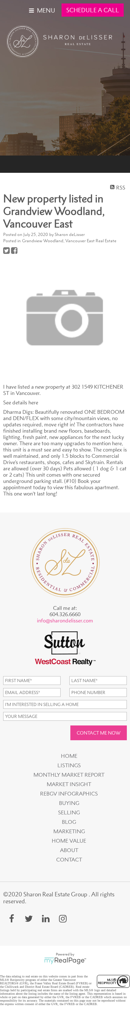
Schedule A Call (92, 10)
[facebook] (12, 918)
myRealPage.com (65, 960)
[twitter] (29, 918)
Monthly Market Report (68, 775)
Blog (69, 822)
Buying (69, 803)
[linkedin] (46, 918)
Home (69, 756)
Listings (69, 765)
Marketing (69, 831)
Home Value (69, 841)
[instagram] (63, 918)
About (69, 850)
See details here (20, 402)
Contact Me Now (99, 733)
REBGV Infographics (69, 793)
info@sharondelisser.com (65, 620)
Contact (69, 859)
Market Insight (69, 784)
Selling (69, 812)
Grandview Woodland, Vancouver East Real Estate (69, 240)
